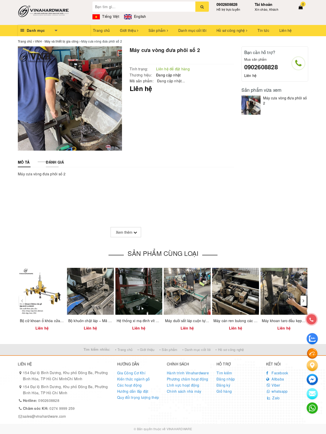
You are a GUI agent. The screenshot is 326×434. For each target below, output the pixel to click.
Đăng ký (223, 385)
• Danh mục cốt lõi (196, 349)
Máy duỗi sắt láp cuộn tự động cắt (193, 320)
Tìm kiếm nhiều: (97, 349)
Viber (275, 385)
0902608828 (227, 4)
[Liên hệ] (312, 365)
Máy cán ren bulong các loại (236, 320)
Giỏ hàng (224, 391)
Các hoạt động (129, 385)
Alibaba (277, 379)
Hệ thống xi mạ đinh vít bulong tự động (149, 320)
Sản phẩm (157, 30)
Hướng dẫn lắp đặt (132, 391)
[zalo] (312, 338)
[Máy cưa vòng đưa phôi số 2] (251, 105)
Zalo (275, 397)
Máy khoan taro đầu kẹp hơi (285, 320)
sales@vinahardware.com (44, 416)
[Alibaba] (312, 353)
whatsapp (279, 391)
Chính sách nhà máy (184, 391)
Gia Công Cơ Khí (131, 372)
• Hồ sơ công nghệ (229, 349)
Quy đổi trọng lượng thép (138, 397)
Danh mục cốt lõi (192, 30)
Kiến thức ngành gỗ (133, 379)
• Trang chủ (124, 349)
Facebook (279, 372)
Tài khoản (263, 4)
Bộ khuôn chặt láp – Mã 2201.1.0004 (98, 320)
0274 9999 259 (49, 408)
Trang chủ (101, 30)
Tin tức (263, 30)
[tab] (24, 162)
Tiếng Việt (110, 16)
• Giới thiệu (146, 349)
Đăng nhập (225, 379)
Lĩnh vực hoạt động (183, 385)
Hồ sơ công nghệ (231, 30)
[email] (312, 379)
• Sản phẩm (168, 349)
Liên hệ (285, 30)
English (139, 16)
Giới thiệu (128, 30)
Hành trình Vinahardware (188, 372)
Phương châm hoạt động (187, 379)
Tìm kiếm (224, 372)
